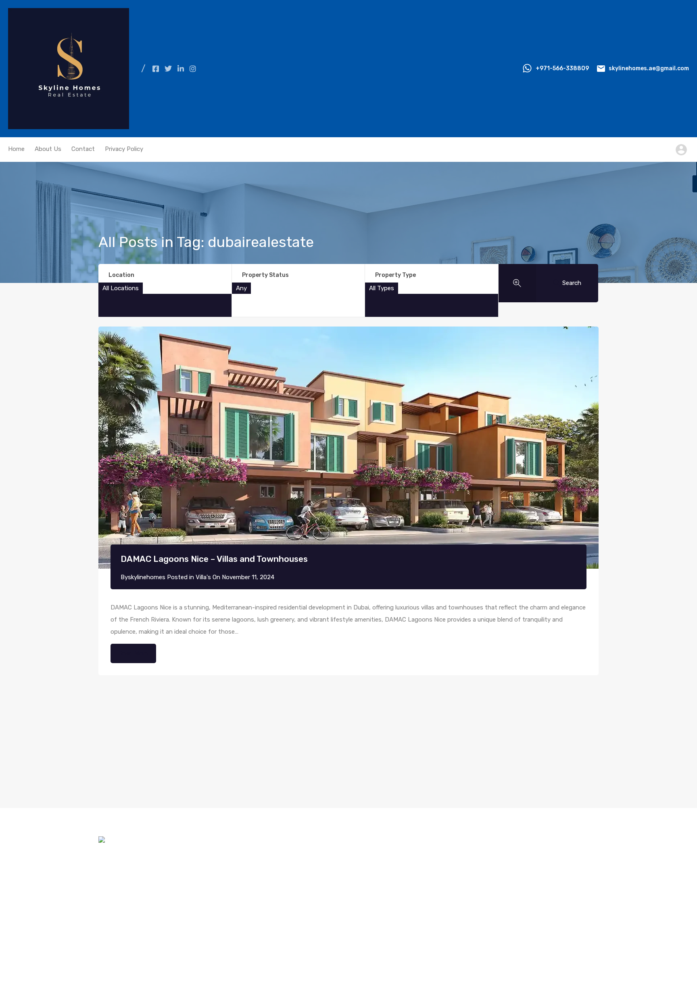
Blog (110, 885)
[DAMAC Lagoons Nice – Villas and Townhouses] (348, 448)
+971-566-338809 (562, 68)
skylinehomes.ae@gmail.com (649, 68)
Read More (133, 653)
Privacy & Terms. (226, 953)
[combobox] (120, 288)
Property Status (265, 275)
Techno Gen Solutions (568, 953)
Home (16, 149)
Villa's (203, 577)
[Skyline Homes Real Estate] (68, 125)
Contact (83, 149)
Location (121, 275)
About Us (48, 149)
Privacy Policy (124, 149)
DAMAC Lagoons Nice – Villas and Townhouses (214, 559)
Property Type (395, 275)
